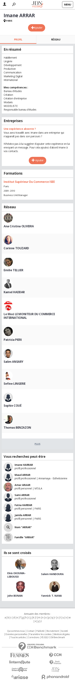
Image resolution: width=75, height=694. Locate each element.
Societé (64, 631)
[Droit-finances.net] (55, 662)
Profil (18, 39)
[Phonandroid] (55, 677)
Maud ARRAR (22, 475)
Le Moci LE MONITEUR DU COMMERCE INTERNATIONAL (29, 316)
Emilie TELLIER (13, 270)
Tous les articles (18, 637)
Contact (30, 631)
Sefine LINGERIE (14, 384)
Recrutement (53, 631)
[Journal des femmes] (20, 655)
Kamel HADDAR (14, 292)
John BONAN (15, 595)
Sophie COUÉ (12, 406)
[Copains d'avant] (20, 669)
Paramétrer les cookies (40, 634)
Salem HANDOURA (52, 574)
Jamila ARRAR (23, 515)
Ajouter (38, 27)
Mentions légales (62, 634)
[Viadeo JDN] (55, 669)
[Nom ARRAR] (8, 527)
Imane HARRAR (24, 465)
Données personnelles (16, 634)
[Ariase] (20, 677)
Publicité (40, 631)
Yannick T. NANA (51, 595)
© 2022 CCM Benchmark (53, 637)
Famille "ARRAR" (25, 537)
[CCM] (55, 655)
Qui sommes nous (16, 631)
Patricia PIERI (13, 340)
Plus (37, 443)
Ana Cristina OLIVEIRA (19, 226)
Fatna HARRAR (23, 505)
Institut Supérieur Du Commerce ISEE (29, 182)
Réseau (55, 39)
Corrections (33, 637)
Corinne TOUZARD (16, 248)
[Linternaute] (20, 662)
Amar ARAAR (22, 485)
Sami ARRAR (22, 495)
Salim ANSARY (13, 362)
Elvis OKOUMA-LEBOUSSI (16, 574)
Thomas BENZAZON (17, 428)
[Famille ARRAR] (8, 537)
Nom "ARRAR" (23, 527)
